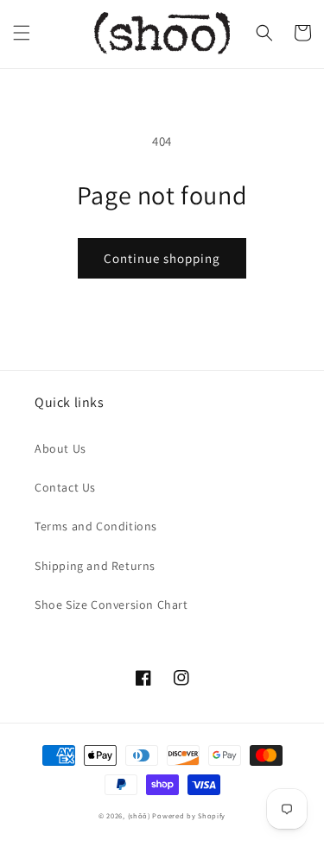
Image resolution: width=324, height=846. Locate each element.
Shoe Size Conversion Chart (111, 604)
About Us (60, 448)
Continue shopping (162, 258)
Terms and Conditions (96, 526)
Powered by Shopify (189, 815)
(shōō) (140, 815)
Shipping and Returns (95, 565)
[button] (22, 33)
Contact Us (65, 487)
